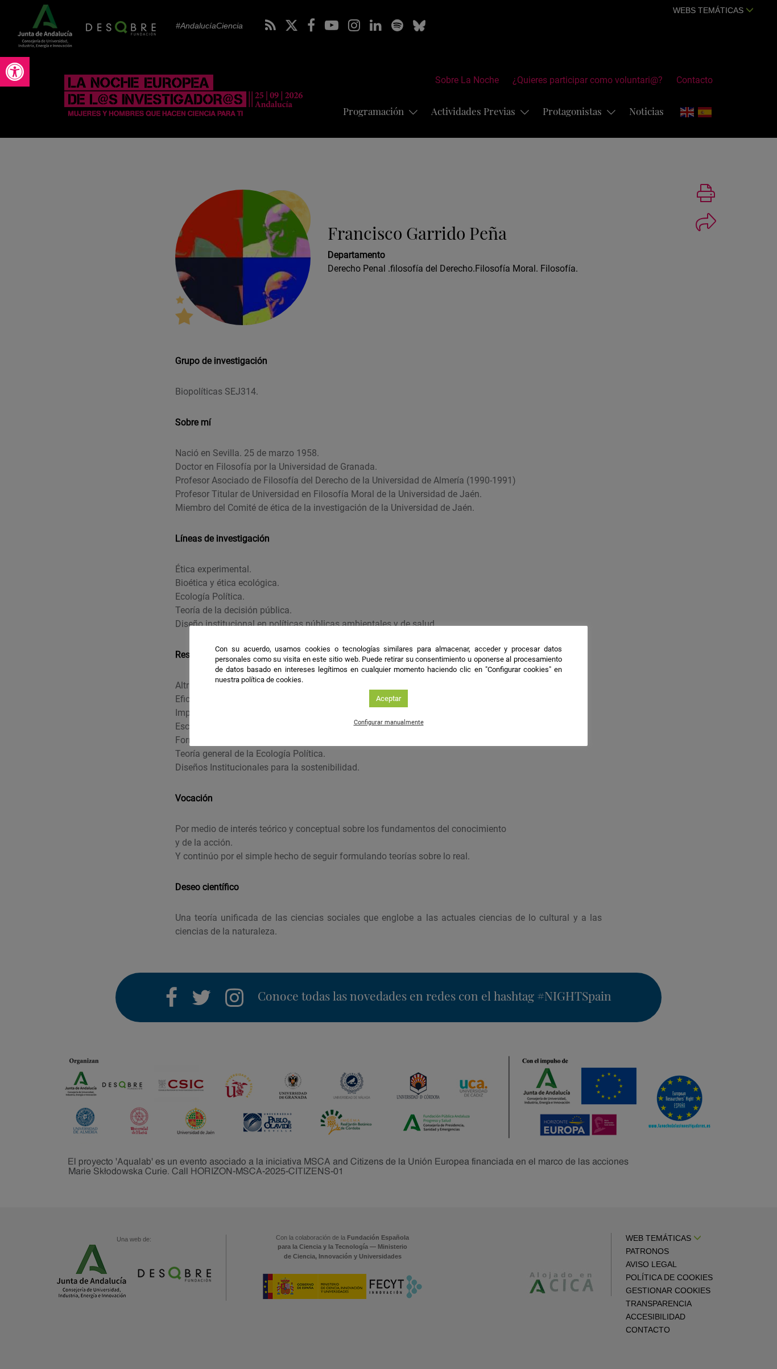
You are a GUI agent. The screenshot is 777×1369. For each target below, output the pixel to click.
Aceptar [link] (388, 698)
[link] (15, 72)
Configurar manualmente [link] (389, 722)
